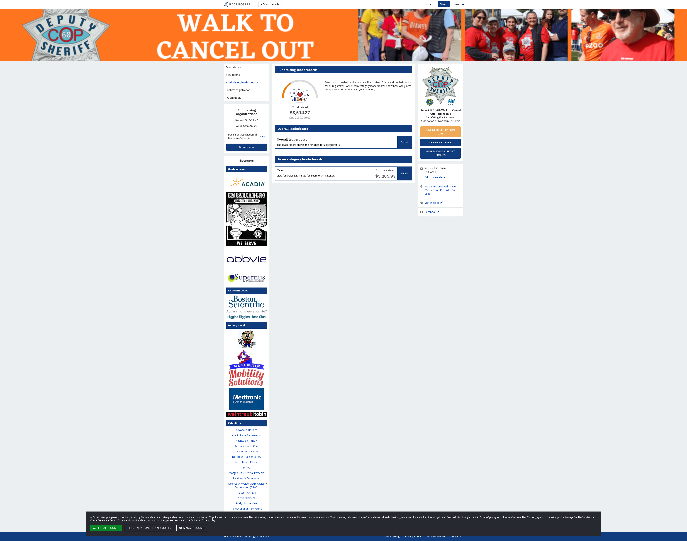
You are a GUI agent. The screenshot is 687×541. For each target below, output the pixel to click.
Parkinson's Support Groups (440, 153)
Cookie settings (392, 536)
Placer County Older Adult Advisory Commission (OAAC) (246, 485)
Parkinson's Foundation (246, 478)
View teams (232, 74)
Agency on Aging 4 (246, 440)
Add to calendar (434, 177)
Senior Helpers (246, 498)
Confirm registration (237, 90)
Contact (428, 4)
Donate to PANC (440, 142)
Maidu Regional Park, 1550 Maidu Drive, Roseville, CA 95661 (440, 190)
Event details (270, 4)
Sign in (443, 4)
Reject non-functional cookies (149, 528)
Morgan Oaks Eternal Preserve (246, 473)
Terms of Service (435, 536)
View (262, 136)
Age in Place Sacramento (246, 435)
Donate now (246, 147)
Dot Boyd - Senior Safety (246, 456)
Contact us (455, 536)
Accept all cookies (106, 528)
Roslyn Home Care (246, 503)
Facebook (431, 212)
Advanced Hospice (246, 430)
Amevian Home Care (247, 446)
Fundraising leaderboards (242, 82)
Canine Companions (246, 451)
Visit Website (432, 202)
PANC (246, 467)
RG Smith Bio (233, 97)
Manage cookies (193, 528)
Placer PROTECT (246, 492)
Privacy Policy (413, 536)
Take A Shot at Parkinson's (246, 508)
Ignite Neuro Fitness (246, 462)
